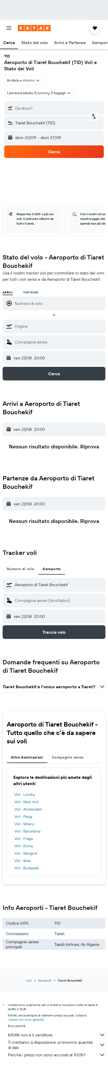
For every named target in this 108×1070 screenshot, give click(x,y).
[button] (9, 28)
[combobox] (58, 326)
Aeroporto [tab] (51, 568)
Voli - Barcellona (27, 831)
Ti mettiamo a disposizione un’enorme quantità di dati (50, 1045)
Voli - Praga (23, 838)
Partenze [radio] (30, 292)
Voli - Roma (23, 846)
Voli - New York (26, 801)
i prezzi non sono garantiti (26, 1019)
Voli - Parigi (23, 816)
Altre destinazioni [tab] (27, 757)
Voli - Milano (24, 824)
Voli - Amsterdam (28, 809)
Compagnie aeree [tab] (68, 757)
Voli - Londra (24, 794)
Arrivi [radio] (8, 292)
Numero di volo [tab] (20, 568)
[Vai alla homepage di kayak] (34, 28)
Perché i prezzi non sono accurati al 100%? (46, 1054)
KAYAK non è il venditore (30, 1034)
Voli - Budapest (26, 868)
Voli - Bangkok (25, 853)
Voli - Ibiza (22, 860)
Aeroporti (44, 980)
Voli (29, 980)
